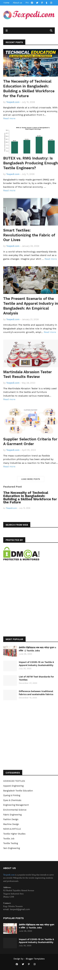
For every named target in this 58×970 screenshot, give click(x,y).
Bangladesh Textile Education (18, 790)
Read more (9, 118)
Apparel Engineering (13, 786)
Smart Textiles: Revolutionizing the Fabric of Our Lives (29, 235)
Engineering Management (16, 805)
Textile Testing (10, 843)
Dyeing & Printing (11, 795)
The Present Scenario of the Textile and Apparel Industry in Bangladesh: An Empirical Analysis (30, 305)
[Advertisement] (29, 602)
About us (17, 2)
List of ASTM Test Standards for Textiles (36, 678)
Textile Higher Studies (14, 834)
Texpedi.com (9, 875)
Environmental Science (14, 810)
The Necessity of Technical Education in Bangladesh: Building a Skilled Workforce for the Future (28, 88)
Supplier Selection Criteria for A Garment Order (30, 441)
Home (6, 2)
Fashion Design (10, 819)
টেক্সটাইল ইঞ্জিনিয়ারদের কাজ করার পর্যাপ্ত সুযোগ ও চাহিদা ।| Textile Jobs (37, 649)
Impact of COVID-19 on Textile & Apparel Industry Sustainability (36, 663)
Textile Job (8, 838)
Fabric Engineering (12, 814)
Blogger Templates (35, 959)
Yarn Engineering (11, 848)
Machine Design (11, 824)
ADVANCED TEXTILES (14, 781)
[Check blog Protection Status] (21, 559)
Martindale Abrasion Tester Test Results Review (27, 374)
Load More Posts (30, 479)
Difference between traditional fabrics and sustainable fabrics (36, 692)
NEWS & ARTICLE (12, 829)
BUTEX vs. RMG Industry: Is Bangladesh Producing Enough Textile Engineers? (30, 163)
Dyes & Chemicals (12, 800)
